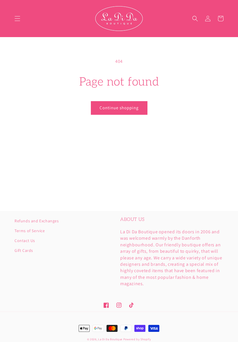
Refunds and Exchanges (37, 221)
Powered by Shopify (137, 339)
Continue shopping (119, 107)
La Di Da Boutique (110, 339)
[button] (17, 18)
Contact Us (25, 240)
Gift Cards (24, 250)
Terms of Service (30, 230)
